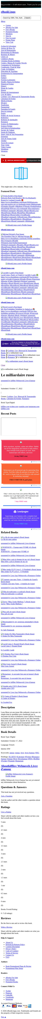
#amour (4, 759)
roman (17, 753)
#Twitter (4, 761)
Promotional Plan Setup (14, 968)
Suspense (4, 137)
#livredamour (23, 759)
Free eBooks (10, 30)
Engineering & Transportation (12, 73)
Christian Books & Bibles (10, 61)
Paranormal (5, 107)
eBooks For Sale (12, 27)
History (3, 86)
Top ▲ (3, 1017)
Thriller (3, 141)
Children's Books (7, 59)
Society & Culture (7, 130)
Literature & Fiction (8, 99)
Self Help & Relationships (10, 128)
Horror (3, 90)
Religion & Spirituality (9, 120)
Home (3, 351)
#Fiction (28, 757)
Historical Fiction (7, 84)
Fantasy (4, 78)
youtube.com (23, 407)
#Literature (20, 757)
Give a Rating (6, 812)
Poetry (3, 113)
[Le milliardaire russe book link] (19, 361)
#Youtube (11, 761)
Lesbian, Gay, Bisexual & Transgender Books (18, 97)
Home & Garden (7, 88)
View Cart (9, 42)
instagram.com (34, 407)
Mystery (4, 103)
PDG (37, 753)
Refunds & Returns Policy (15, 945)
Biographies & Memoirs (10, 52)
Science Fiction (6, 126)
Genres (8, 25)
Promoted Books (12, 32)
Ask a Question (6, 796)
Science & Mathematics (9, 124)
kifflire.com (5, 407)
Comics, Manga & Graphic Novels (14, 63)
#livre (15, 759)
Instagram (9, 999)
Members (9, 34)
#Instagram (19, 761)
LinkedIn (9, 995)
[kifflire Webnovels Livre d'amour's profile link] (21, 776)
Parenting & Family (8, 109)
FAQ (7, 957)
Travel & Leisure (7, 143)
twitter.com (14, 407)
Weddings (4, 149)
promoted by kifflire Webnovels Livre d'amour (18, 381)
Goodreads (10, 997)
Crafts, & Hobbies (7, 69)
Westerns (4, 151)
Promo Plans (10, 40)
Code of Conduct (12, 951)
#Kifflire (36, 759)
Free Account (11, 38)
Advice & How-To (8, 48)
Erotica (3, 76)
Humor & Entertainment (10, 92)
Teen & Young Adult (8, 139)
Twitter (8, 991)
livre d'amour (29, 753)
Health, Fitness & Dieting (10, 82)
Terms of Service (12, 953)
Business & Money (8, 55)
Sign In (8, 36)
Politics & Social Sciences (10, 116)
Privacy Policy (11, 949)
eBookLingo (8, 11)
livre (22, 753)
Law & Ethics (6, 94)
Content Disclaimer (13, 947)
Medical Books (6, 101)
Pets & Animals (6, 111)
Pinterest (9, 993)
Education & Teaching (9, 71)
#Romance (35, 757)
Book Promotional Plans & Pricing (18, 966)
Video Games (6, 147)
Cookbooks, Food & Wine (10, 67)
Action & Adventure (8, 46)
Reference (4, 118)
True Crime (5, 145)
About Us (9, 942)
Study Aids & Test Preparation (12, 134)
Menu (3, 21)
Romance (4, 122)
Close (3, 365)
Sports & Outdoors (8, 132)
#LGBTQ (12, 757)
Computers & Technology (10, 65)
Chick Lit (4, 57)
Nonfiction (5, 105)
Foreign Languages (8, 80)
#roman (10, 759)
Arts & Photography (8, 50)
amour (12, 753)
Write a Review (6, 927)
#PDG (30, 759)
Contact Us (10, 955)
